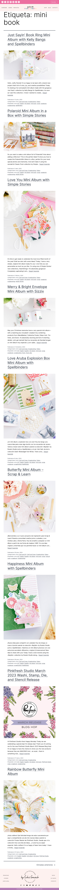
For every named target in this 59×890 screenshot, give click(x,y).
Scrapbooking (32, 101)
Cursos (10, 7)
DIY (18, 103)
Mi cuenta (53, 878)
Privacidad (6, 875)
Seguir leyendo (44, 164)
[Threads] (19, 2)
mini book (33, 103)
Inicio (53, 875)
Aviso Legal (6, 881)
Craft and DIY (22, 554)
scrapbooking (11, 105)
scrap (38, 103)
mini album (27, 103)
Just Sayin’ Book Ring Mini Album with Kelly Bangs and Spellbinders (29, 39)
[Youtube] (8, 2)
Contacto (55, 7)
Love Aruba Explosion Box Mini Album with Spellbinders (29, 362)
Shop (45, 7)
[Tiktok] (16, 2)
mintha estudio (39, 888)
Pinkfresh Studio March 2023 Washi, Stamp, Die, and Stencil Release (27, 675)
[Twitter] (11, 2)
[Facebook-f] (2, 2)
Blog (49, 7)
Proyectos (16, 7)
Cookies (6, 878)
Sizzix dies (29, 353)
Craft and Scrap (23, 101)
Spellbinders (19, 105)
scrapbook (43, 103)
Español (26, 351)
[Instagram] (5, 2)
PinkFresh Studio (46, 762)
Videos (38, 101)
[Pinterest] (13, 2)
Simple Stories (20, 174)
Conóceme (4, 7)
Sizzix (23, 353)
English (22, 103)
